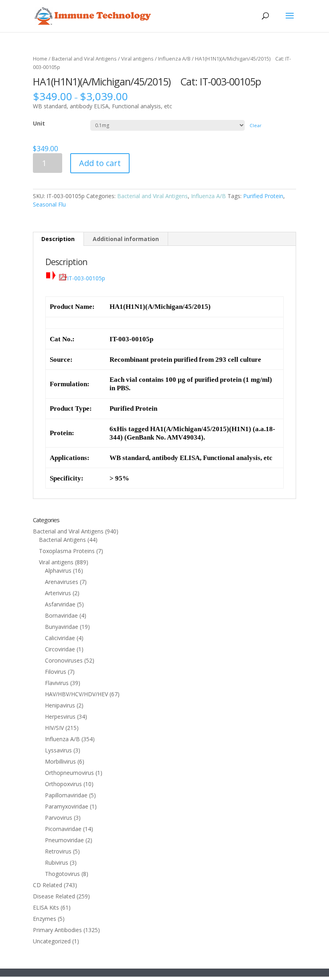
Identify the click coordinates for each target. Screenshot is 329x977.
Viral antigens (137, 58)
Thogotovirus (62, 874)
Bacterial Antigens (62, 539)
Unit (39, 123)
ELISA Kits (46, 907)
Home (40, 58)
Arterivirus (58, 593)
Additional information (126, 239)
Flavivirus (57, 683)
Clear (256, 125)
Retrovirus (58, 851)
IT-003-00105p (86, 278)
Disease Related (54, 896)
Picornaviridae (63, 829)
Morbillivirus (60, 761)
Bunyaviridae (61, 626)
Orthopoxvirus (63, 784)
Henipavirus (60, 705)
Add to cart (100, 163)
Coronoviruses (64, 660)
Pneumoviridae (64, 840)
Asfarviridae (60, 604)
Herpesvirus (60, 716)
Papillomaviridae (66, 795)
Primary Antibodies (57, 930)
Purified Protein (263, 196)
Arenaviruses (61, 582)
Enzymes (44, 918)
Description (58, 239)
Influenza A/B (174, 58)
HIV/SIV (54, 728)
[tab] (58, 239)
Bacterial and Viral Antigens (84, 58)
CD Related (47, 885)
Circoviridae (60, 649)
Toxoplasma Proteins (67, 551)
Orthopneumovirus (69, 772)
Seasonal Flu (49, 204)
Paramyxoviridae (66, 806)
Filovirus (55, 671)
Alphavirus (58, 570)
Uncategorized (52, 941)
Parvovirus (58, 817)
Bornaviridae (61, 615)
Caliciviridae (60, 638)
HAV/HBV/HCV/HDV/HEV (76, 694)
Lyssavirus (58, 750)
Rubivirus (56, 862)
